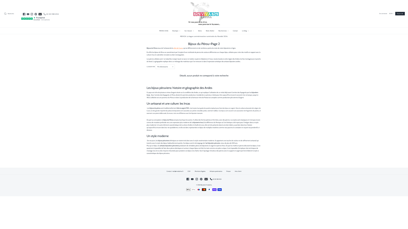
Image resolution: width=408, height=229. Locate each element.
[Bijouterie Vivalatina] (204, 3)
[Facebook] (24, 14)
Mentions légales (200, 171)
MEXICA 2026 (163, 31)
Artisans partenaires (216, 171)
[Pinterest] (36, 14)
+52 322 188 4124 (52, 14)
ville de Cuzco (178, 48)
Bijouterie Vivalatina (206, 185)
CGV (189, 171)
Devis (200, 31)
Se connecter (383, 13)
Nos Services (223, 31)
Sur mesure (189, 31)
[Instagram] (32, 14)
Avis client (238, 171)
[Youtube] (28, 14)
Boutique (176, 31)
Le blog (245, 31)
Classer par (151, 66)
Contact (235, 31)
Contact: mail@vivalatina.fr (175, 171)
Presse (228, 171)
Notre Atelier (210, 31)
